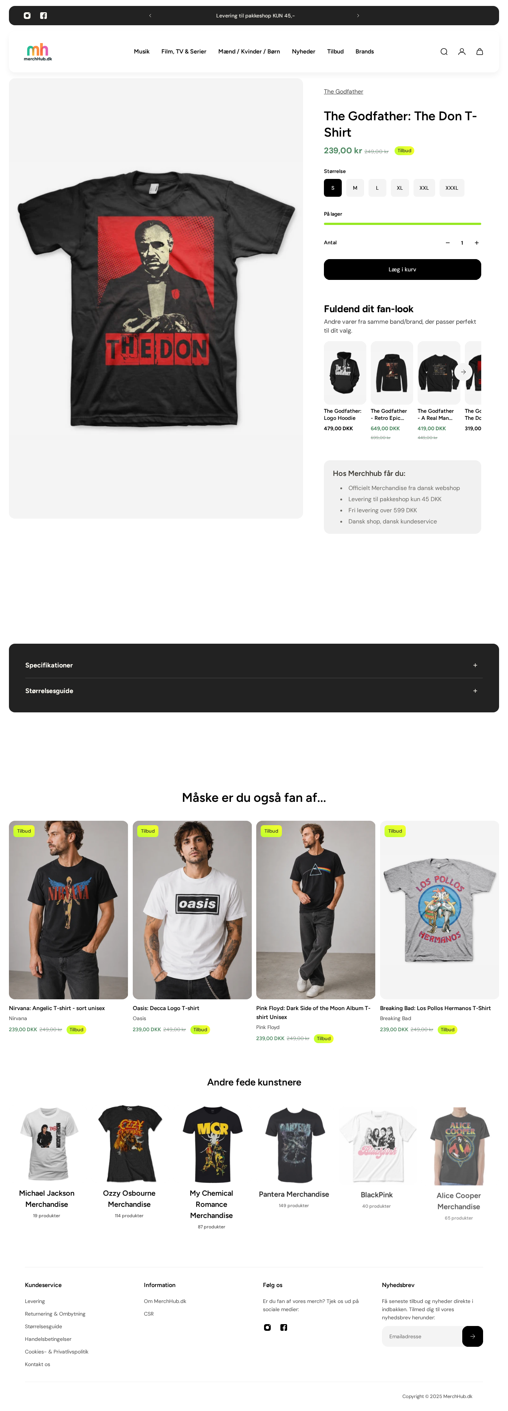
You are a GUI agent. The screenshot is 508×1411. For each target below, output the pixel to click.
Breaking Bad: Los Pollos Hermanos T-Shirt (435, 1008)
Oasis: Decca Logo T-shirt (166, 1008)
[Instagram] (27, 15)
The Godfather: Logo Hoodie (342, 414)
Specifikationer (49, 665)
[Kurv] (480, 51)
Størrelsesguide (49, 691)
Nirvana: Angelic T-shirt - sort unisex (57, 1008)
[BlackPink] (378, 1160)
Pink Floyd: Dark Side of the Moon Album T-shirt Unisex (313, 1012)
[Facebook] (43, 15)
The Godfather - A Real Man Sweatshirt (436, 415)
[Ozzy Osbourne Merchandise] (130, 1166)
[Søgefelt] (444, 51)
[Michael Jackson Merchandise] (48, 1166)
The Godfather (343, 91)
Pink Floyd (268, 1027)
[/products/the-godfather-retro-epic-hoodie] (392, 373)
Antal (330, 242)
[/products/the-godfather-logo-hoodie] (345, 373)
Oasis (139, 1018)
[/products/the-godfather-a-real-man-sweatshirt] (439, 373)
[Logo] (38, 51)
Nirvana (18, 1018)
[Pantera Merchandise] (295, 1160)
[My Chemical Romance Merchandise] (213, 1172)
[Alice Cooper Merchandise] (460, 1166)
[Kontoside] (462, 51)
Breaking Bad (395, 1018)
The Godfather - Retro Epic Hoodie (389, 415)
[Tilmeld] (472, 1336)
